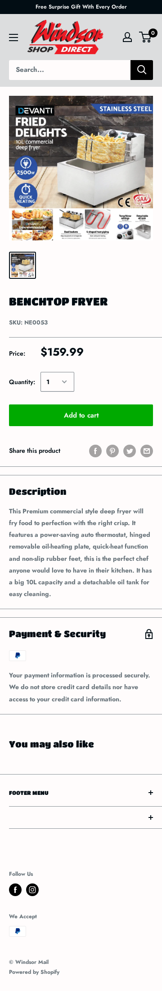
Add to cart (81, 415)
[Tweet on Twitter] (129, 450)
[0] (145, 37)
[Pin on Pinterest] (112, 450)
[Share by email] (146, 450)
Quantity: (22, 381)
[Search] (141, 70)
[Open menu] (13, 37)
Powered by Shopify (34, 972)
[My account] (127, 37)
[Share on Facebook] (95, 450)
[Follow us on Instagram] (32, 889)
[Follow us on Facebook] (15, 889)
